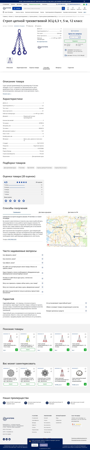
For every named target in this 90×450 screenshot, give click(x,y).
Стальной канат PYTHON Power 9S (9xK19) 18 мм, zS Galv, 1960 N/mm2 (10, 380)
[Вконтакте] (4, 439)
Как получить (47, 427)
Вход (57, 418)
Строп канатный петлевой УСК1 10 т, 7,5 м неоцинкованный (79, 380)
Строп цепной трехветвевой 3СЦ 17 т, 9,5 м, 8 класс (45, 345)
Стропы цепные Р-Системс (44, 168)
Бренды (34, 422)
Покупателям (35, 429)
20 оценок (22, 26)
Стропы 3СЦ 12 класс (60, 168)
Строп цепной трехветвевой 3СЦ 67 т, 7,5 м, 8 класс (79, 345)
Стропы (42, 12)
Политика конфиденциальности (79, 438)
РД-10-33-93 (30, 168)
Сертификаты (35, 420)
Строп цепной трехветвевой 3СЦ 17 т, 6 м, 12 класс (62, 345)
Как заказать (47, 422)
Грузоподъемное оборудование (53, 12)
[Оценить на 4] (19, 200)
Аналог (28, 349)
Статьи (33, 427)
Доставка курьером (45, 212)
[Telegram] (7, 439)
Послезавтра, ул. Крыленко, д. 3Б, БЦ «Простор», (75, 51)
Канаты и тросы (20, 12)
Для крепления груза (10, 168)
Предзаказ (75, 41)
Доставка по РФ (73, 212)
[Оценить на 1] (6, 200)
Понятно (35, 445)
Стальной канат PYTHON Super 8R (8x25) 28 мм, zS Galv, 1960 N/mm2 (44, 380)
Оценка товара (34, 67)
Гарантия (71, 67)
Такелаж (80, 12)
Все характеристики (42, 41)
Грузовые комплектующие (70, 12)
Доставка (19, 4)
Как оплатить (47, 425)
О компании (6, 4)
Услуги (25, 4)
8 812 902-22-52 (12, 239)
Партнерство (47, 432)
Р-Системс (22, 168)
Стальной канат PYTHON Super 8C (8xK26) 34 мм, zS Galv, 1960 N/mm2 (27, 380)
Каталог (46, 418)
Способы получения (46, 68)
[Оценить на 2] (10, 200)
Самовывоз (16, 212)
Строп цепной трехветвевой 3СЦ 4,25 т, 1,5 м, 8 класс (10, 345)
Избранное (58, 420)
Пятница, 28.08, (76, 55)
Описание (9, 67)
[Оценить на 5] (23, 200)
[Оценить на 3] (14, 200)
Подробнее (43, 445)
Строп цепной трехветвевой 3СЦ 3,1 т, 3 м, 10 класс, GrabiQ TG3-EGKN (27, 345)
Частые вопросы (48, 429)
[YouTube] (9, 439)
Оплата (13, 4)
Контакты (44, 4)
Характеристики (22, 67)
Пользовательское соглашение (78, 440)
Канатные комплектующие (32, 12)
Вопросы (58, 67)
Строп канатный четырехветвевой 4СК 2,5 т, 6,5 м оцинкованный (62, 380)
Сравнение (58, 422)
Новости (34, 425)
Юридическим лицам (34, 4)
